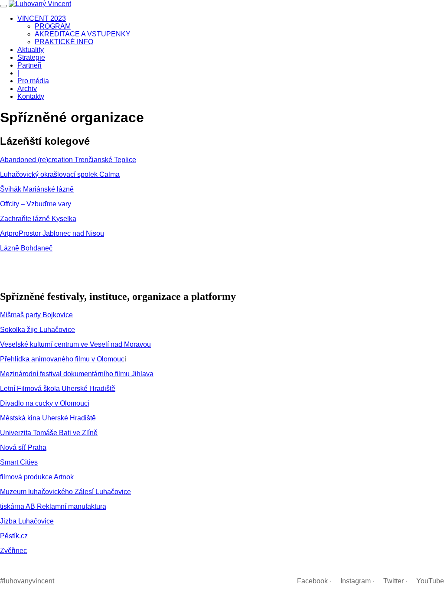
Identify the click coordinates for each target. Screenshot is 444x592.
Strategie (31, 57)
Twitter (393, 581)
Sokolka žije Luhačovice (37, 329)
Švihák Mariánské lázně (37, 189)
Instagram (355, 581)
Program (53, 26)
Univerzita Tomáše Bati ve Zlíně (49, 432)
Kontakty (30, 96)
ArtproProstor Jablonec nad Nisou (52, 233)
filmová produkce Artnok (37, 477)
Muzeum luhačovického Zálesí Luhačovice (65, 491)
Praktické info (64, 42)
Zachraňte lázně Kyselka (38, 218)
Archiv (27, 88)
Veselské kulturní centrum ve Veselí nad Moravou (75, 344)
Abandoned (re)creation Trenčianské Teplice (68, 159)
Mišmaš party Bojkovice (36, 315)
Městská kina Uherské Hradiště (48, 418)
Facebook (311, 581)
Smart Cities (19, 462)
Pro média (33, 81)
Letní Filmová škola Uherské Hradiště (57, 388)
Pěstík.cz (14, 536)
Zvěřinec (13, 550)
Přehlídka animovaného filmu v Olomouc (62, 359)
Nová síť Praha (23, 447)
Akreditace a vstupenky (83, 34)
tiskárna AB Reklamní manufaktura (53, 506)
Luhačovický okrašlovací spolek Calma (60, 174)
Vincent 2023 (41, 18)
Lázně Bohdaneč (26, 248)
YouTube (429, 581)
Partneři (29, 65)
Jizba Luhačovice (27, 521)
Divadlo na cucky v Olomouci (44, 403)
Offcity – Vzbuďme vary (35, 204)
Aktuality (30, 49)
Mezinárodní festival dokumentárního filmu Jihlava (76, 373)
